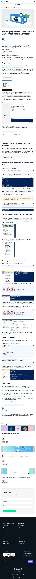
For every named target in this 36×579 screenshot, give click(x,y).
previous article (6, 45)
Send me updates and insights (9, 511)
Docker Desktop (12, 65)
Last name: (4, 501)
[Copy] (33, 170)
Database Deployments (15, 404)
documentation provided (9, 188)
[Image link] (5, 555)
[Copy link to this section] (10, 62)
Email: (4, 505)
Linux (22, 404)
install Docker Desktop (7, 67)
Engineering (6, 404)
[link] (18, 434)
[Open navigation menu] (34, 1)
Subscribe (30, 561)
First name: (5, 497)
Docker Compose (10, 340)
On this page (17, 4)
